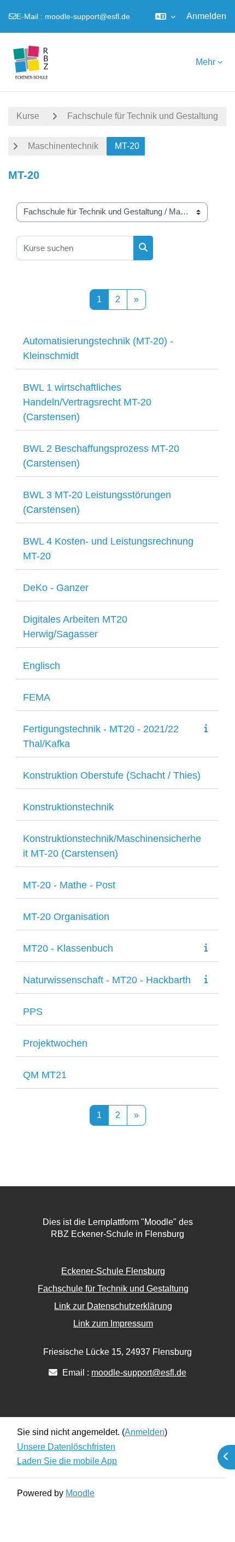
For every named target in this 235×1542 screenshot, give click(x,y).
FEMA (36, 697)
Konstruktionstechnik (68, 807)
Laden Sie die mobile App (67, 1461)
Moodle (80, 1493)
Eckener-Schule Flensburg (113, 1271)
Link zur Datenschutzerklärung (113, 1306)
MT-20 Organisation (66, 916)
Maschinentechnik (63, 146)
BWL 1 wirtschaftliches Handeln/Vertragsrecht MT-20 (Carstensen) (87, 402)
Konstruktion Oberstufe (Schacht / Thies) (112, 775)
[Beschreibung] (208, 728)
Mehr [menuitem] (205, 62)
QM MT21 (45, 1074)
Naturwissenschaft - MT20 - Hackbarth (107, 980)
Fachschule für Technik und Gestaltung (142, 116)
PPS (33, 1011)
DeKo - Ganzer (56, 587)
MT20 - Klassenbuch (68, 948)
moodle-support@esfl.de (87, 16)
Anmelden (206, 16)
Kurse (27, 116)
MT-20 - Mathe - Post (69, 885)
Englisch (41, 665)
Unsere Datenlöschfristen (66, 1446)
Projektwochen (55, 1043)
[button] (165, 16)
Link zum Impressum (113, 1323)
